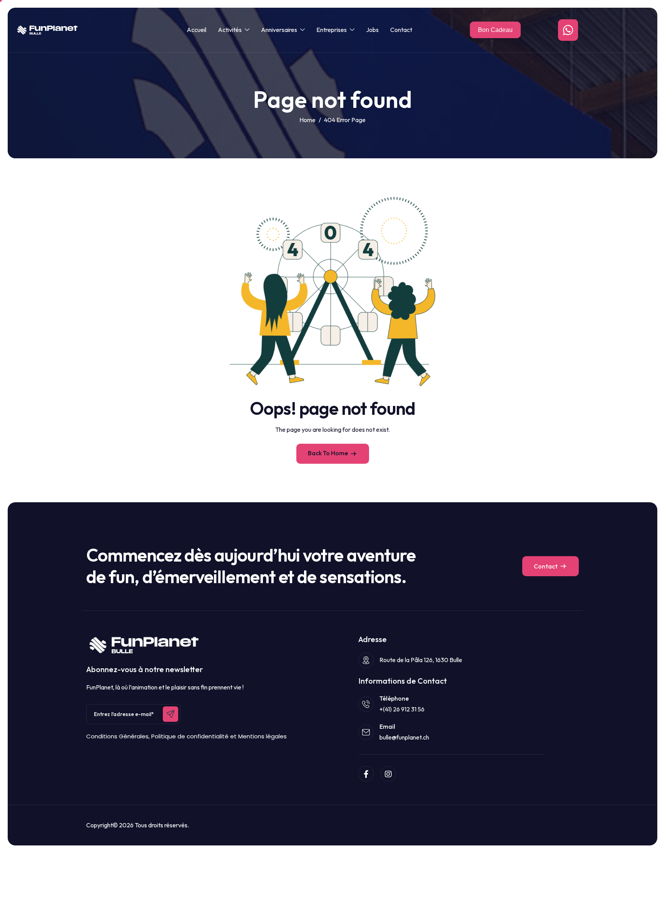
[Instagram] (388, 774)
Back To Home (328, 453)
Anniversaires (279, 30)
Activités (230, 30)
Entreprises (331, 30)
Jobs (372, 30)
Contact (401, 30)
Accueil (196, 30)
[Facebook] (366, 774)
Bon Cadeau (495, 30)
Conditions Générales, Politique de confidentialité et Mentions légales (186, 736)
